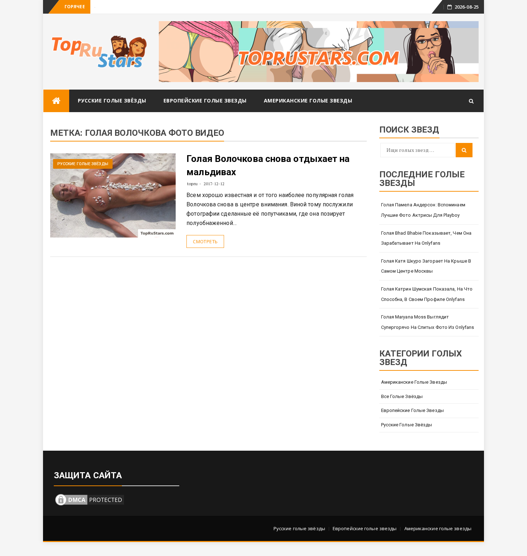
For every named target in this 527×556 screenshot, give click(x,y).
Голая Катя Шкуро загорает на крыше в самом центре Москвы (426, 266)
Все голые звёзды (402, 396)
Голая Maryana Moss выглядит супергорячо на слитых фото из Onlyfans (427, 322)
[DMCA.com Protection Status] (89, 498)
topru (192, 183)
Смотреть (205, 241)
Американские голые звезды (308, 100)
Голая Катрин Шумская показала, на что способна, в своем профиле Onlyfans (427, 294)
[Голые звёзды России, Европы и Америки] (56, 101)
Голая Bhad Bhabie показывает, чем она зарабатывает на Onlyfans (426, 238)
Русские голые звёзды (112, 100)
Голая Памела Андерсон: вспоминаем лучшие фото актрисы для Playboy (423, 210)
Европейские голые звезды (205, 100)
